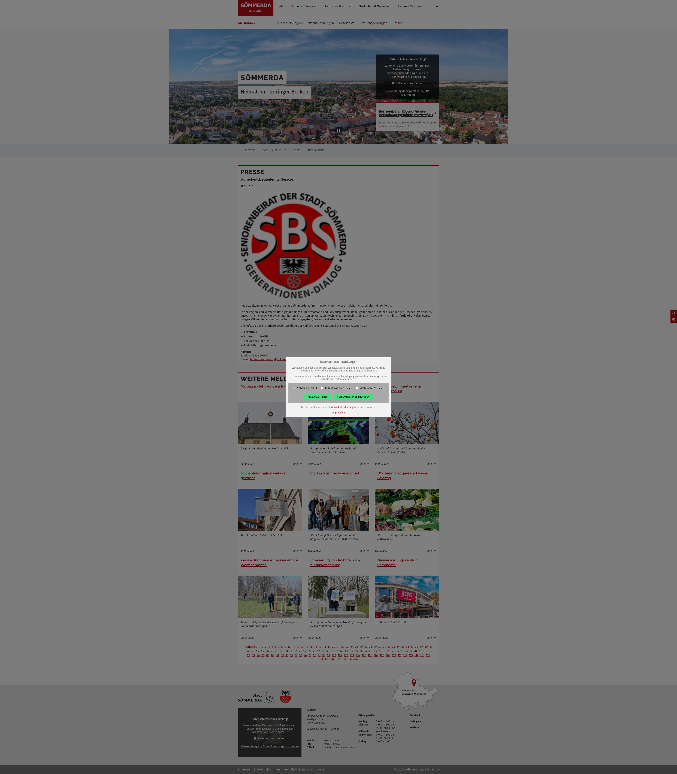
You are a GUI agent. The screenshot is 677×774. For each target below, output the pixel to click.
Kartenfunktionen (334, 388)
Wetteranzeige (368, 388)
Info (313, 388)
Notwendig (303, 388)
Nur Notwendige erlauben (353, 396)
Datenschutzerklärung (341, 407)
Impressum (338, 412)
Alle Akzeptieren (318, 396)
